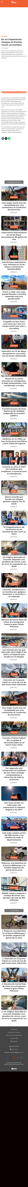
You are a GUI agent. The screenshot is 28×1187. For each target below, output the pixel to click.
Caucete (14, 551)
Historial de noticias (14, 1032)
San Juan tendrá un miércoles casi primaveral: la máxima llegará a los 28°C (14, 806)
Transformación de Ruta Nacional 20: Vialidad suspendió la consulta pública (14, 412)
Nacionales (14, 887)
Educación (14, 433)
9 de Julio (14, 644)
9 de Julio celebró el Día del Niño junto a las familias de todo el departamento (14, 836)
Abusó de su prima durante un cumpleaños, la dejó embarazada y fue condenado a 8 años (14, 382)
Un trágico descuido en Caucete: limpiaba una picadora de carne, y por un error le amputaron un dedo (14, 561)
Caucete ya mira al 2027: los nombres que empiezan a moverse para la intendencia (14, 470)
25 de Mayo (14, 614)
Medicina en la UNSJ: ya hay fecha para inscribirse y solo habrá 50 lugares (14, 441)
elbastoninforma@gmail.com (14, 1052)
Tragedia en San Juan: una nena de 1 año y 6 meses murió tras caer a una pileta (14, 325)
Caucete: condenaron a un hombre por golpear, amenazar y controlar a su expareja (14, 593)
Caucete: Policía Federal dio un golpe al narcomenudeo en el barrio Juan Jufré (14, 741)
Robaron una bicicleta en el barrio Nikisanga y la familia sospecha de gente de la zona (14, 866)
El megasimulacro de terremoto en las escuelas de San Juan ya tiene (14, 530)
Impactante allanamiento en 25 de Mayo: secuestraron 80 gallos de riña (14, 235)
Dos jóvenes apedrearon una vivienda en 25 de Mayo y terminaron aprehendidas (14, 265)
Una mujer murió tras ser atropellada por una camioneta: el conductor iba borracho (14, 206)
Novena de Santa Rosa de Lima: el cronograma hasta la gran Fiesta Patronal (14, 623)
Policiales (4, 36)
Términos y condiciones (14, 1035)
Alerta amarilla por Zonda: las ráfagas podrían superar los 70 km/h (14, 500)
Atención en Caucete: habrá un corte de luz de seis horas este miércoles (14, 682)
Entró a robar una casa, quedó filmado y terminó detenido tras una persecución (14, 295)
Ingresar (15, 1041)
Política (14, 461)
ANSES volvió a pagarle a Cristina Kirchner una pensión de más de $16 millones (14, 896)
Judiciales (14, 373)
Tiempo (14, 491)
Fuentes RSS (14, 1038)
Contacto (14, 1029)
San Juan (14, 403)
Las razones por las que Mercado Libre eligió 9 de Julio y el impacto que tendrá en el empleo (14, 653)
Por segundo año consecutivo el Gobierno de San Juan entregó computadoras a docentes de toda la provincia (14, 774)
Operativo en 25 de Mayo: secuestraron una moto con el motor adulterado (14, 353)
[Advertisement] (14, 21)
